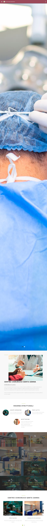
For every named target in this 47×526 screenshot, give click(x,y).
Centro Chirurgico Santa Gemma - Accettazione (35, 440)
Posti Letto (36, 410)
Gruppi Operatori (15, 410)
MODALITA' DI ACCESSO (34, 518)
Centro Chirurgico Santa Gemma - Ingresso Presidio (12, 440)
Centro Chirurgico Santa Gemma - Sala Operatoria (35, 470)
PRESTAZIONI (13, 518)
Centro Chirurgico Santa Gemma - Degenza (12, 455)
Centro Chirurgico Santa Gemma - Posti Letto (12, 470)
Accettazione (25, 419)
